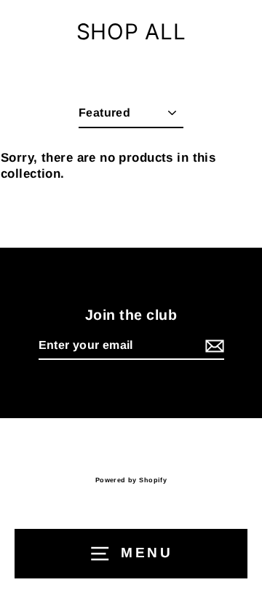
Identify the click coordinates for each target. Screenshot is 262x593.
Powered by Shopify (131, 480)
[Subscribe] (212, 346)
